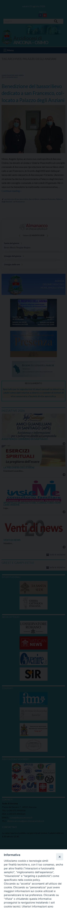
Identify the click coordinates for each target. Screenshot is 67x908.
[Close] (59, 856)
